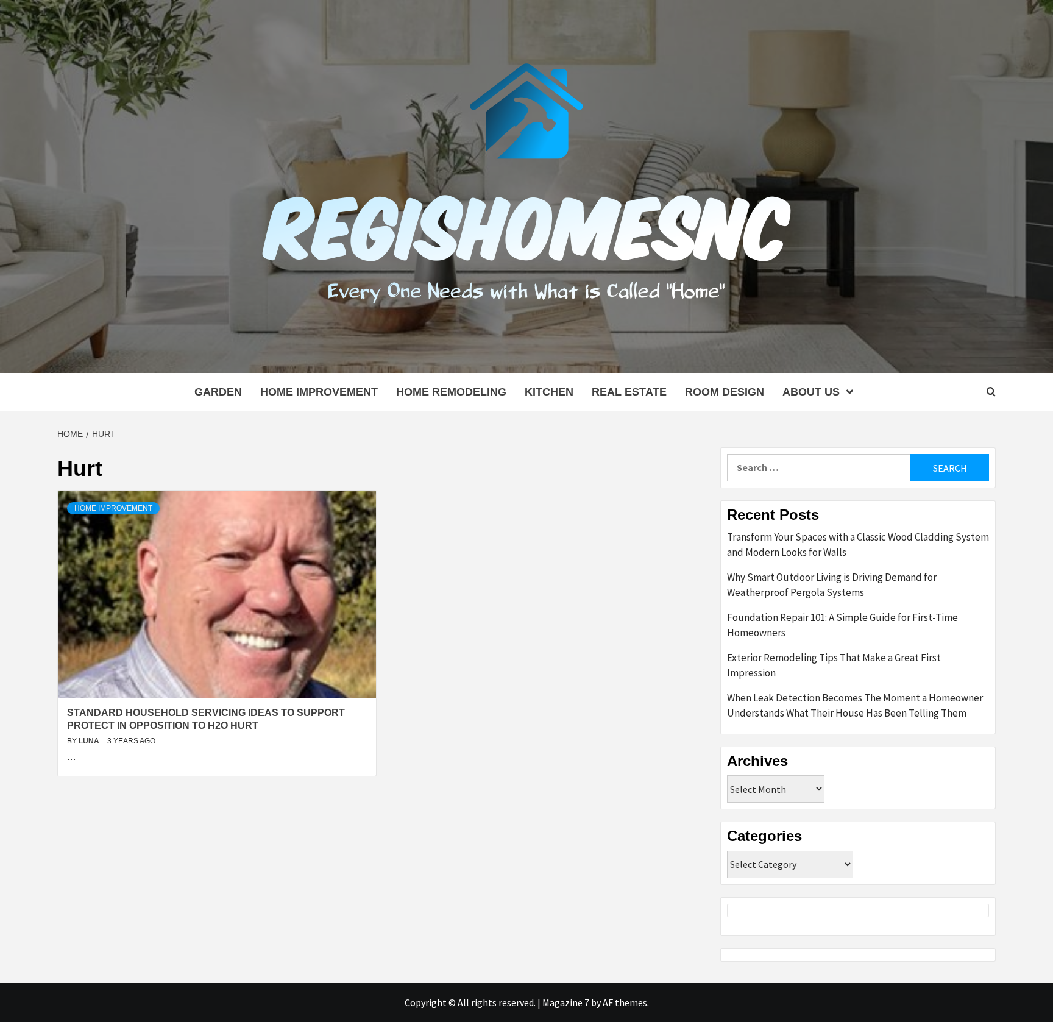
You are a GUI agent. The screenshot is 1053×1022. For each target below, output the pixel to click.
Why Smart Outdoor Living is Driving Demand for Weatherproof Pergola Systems (832, 585)
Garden (218, 392)
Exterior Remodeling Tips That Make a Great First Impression (834, 665)
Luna (90, 741)
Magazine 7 (565, 1002)
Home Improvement (319, 392)
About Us (811, 392)
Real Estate (629, 392)
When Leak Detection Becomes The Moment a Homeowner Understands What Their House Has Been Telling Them (855, 705)
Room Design (724, 392)
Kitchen (549, 392)
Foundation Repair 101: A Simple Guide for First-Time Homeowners (842, 625)
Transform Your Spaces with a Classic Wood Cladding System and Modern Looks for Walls (858, 544)
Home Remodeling (451, 392)
